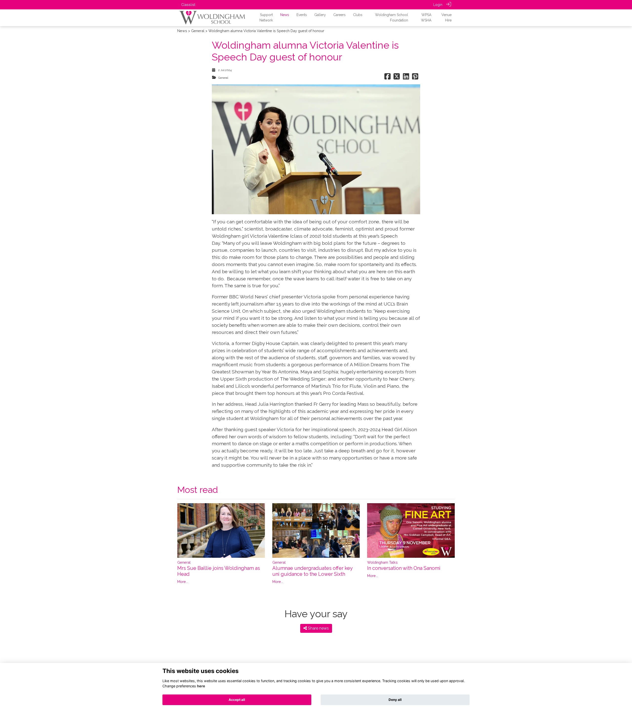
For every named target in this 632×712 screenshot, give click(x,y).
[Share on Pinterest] (415, 78)
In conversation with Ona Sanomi (403, 568)
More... (182, 581)
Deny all (395, 700)
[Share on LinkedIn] (406, 78)
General (197, 31)
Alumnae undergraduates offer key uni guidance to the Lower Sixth (312, 571)
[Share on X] (397, 78)
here (201, 686)
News (182, 31)
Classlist (188, 4)
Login (437, 4)
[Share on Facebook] (387, 78)
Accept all (237, 700)
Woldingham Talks (382, 562)
